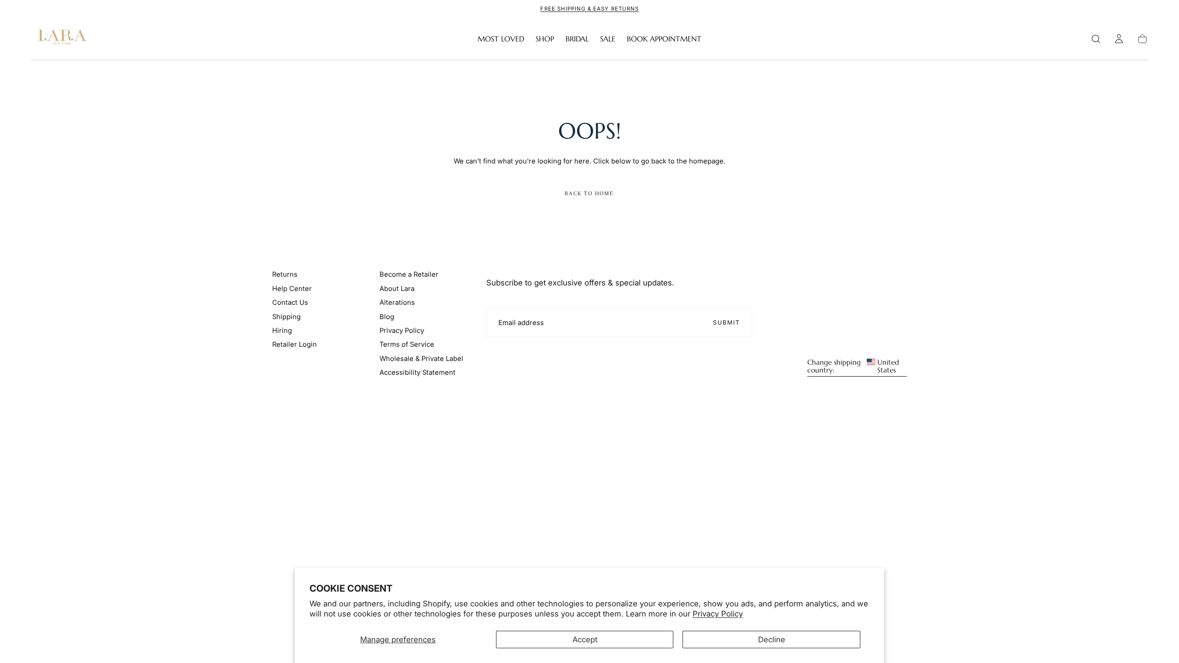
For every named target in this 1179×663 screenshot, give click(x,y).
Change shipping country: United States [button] (853, 366)
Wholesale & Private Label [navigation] (421, 359)
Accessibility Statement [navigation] (417, 372)
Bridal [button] (577, 39)
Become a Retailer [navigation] (408, 274)
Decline (771, 639)
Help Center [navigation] (292, 289)
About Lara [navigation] (396, 289)
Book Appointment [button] (664, 39)
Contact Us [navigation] (290, 302)
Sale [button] (607, 39)
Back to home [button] (589, 193)
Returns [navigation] (285, 274)
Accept (584, 639)
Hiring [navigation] (282, 330)
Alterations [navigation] (397, 302)
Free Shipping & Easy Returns (589, 9)
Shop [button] (545, 39)
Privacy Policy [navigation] (401, 330)
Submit (727, 322)
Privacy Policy (718, 613)
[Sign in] (1119, 39)
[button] (1096, 39)
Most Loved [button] (501, 39)
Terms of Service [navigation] (406, 344)
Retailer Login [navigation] (294, 344)
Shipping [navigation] (286, 317)
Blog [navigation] (386, 317)
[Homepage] (60, 38)
